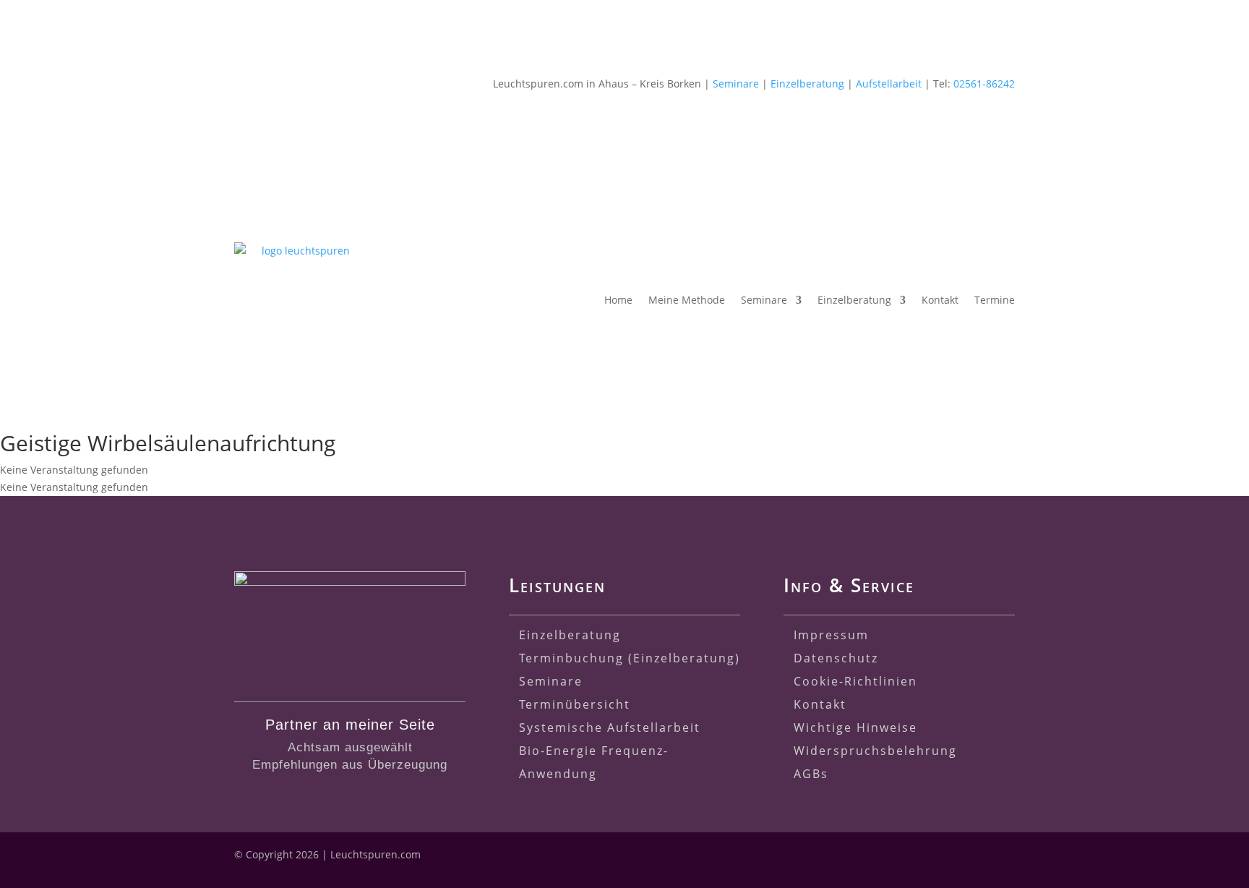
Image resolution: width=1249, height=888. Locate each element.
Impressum (831, 635)
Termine (994, 300)
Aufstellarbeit (889, 83)
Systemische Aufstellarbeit (609, 727)
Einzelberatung (807, 83)
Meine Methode (686, 300)
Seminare (736, 83)
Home (618, 300)
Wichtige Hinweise (855, 727)
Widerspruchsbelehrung (875, 751)
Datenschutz (836, 658)
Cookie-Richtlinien (855, 681)
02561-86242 (984, 83)
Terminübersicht (574, 704)
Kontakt (940, 300)
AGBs (811, 774)
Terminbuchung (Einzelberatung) (629, 658)
